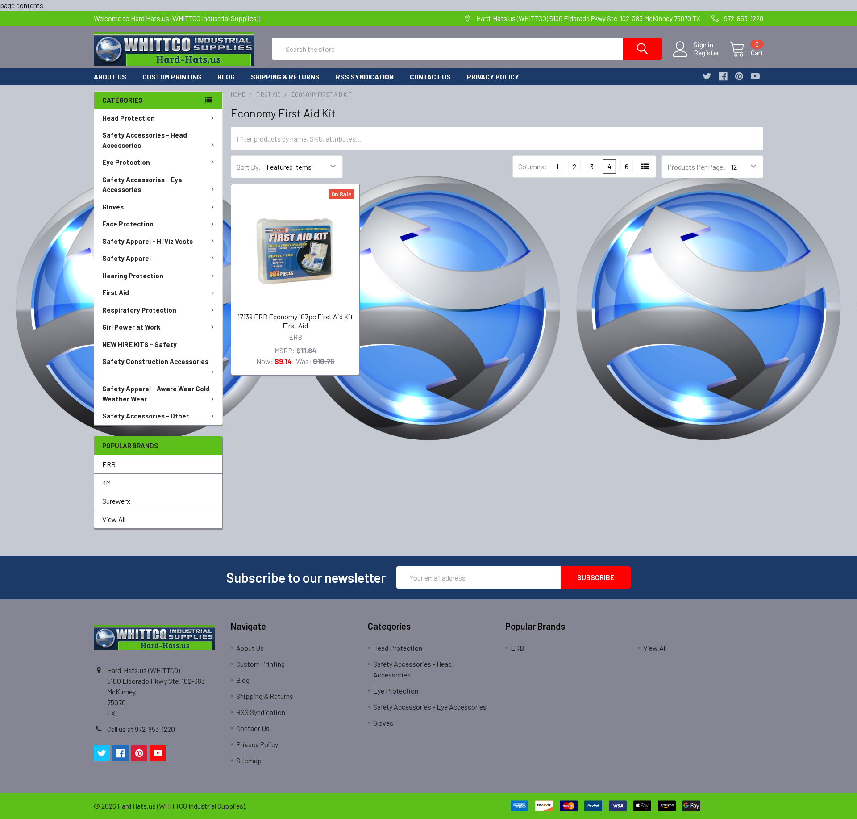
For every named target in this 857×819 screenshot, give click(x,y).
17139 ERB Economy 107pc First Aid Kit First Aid (295, 321)
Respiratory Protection (139, 310)
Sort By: (249, 167)
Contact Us (430, 77)
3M (106, 482)
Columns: (532, 166)
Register (706, 53)
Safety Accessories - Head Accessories (144, 140)
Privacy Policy (493, 77)
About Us (110, 77)
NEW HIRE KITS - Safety (139, 344)
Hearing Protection (132, 276)
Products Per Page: (696, 167)
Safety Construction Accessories (155, 361)
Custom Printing (171, 77)
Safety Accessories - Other (145, 416)
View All (113, 519)
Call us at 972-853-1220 (141, 729)
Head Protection (128, 118)
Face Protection (128, 224)
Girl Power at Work (131, 327)
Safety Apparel (126, 258)
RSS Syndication (365, 77)
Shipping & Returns (285, 77)
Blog (226, 77)
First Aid (115, 292)
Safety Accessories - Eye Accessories (142, 185)
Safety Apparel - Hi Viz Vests (147, 241)
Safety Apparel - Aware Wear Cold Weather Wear (156, 393)
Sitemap (249, 760)
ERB (109, 464)
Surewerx (116, 501)
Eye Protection (126, 162)
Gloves (113, 207)
